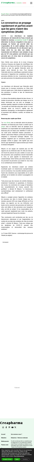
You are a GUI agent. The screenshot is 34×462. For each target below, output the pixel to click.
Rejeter (17, 459)
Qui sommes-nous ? (16, 434)
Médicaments (5, 441)
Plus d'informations (19, 456)
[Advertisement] (16, 313)
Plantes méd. (4, 444)
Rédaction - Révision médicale (19, 437)
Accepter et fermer (7, 459)
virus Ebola (7, 122)
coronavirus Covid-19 (21, 40)
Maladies (3, 437)
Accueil (3, 14)
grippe (3, 126)
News (7, 14)
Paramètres (25, 459)
